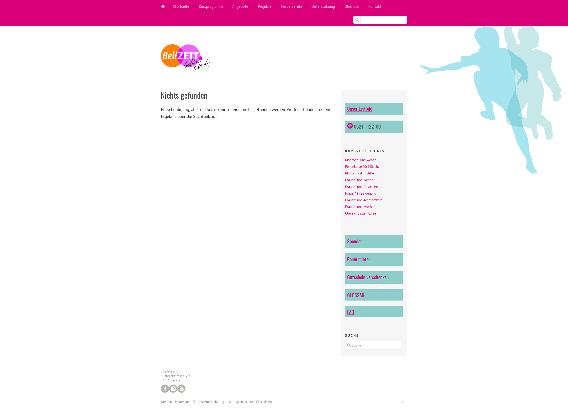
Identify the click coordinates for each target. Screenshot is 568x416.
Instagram (173, 389)
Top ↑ (403, 401)
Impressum (182, 402)
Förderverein (291, 6)
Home (165, 6)
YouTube (181, 389)
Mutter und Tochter (359, 173)
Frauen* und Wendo (359, 180)
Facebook (165, 389)
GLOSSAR (355, 295)
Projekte (265, 6)
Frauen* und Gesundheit (362, 186)
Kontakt (374, 6)
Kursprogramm (211, 6)
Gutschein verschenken (368, 277)
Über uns (351, 6)
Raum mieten (359, 259)
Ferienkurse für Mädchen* (364, 166)
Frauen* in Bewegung (360, 193)
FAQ (350, 311)
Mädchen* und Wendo (361, 160)
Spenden (355, 241)
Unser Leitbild (359, 108)
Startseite (181, 6)
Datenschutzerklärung (208, 402)
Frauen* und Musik (358, 206)
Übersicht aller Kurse (360, 213)
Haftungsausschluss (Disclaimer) (249, 402)
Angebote (240, 6)
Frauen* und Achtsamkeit (363, 200)
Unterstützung (323, 6)
